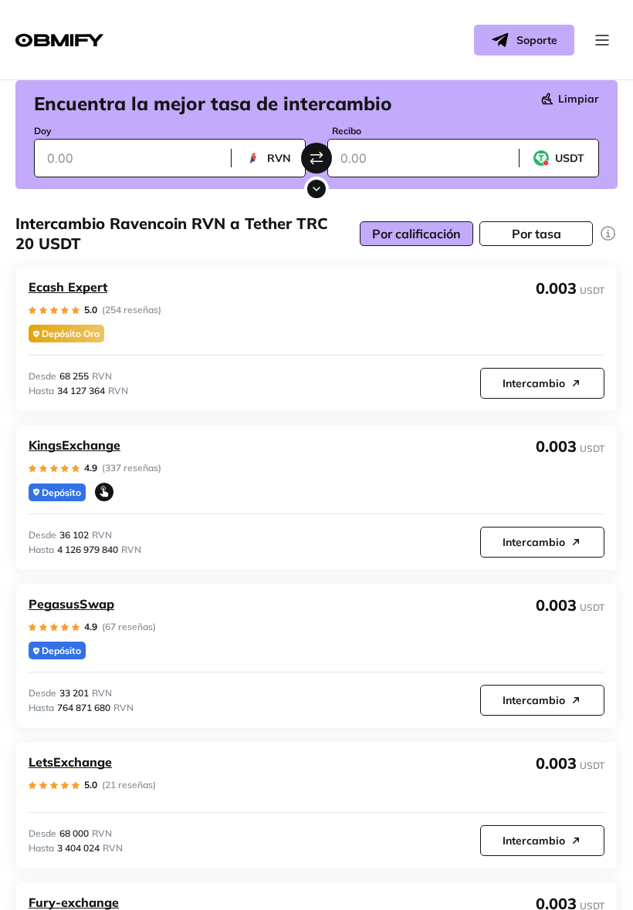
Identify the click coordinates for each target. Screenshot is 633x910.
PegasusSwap (71, 604)
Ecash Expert (68, 287)
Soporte (536, 40)
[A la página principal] (59, 40)
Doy (43, 130)
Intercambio (534, 383)
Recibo (346, 130)
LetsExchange (70, 762)
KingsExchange (74, 445)
